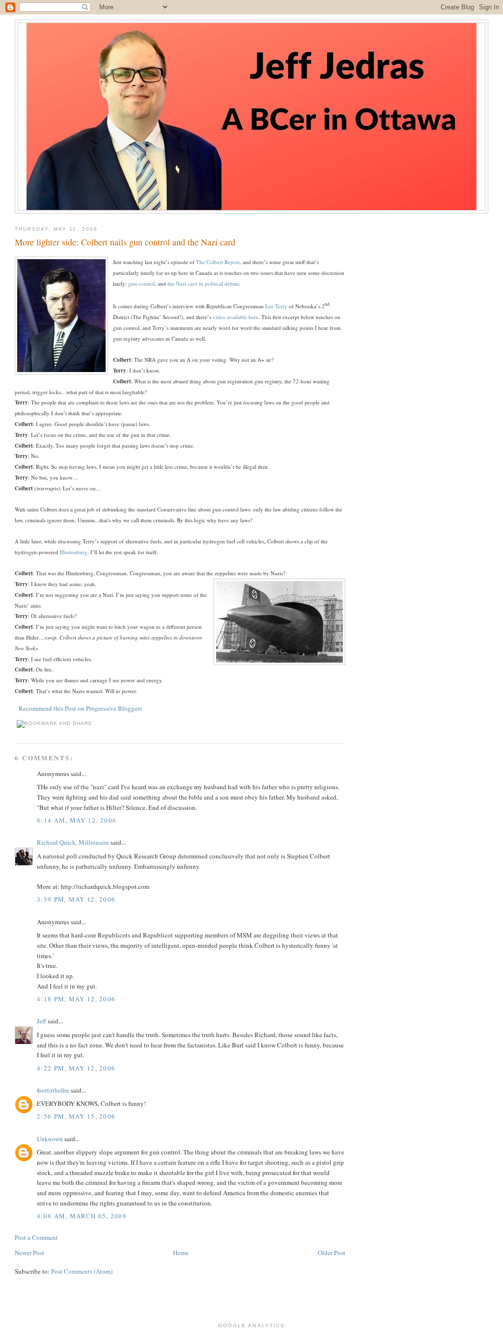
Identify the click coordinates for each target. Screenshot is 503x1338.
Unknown (50, 1138)
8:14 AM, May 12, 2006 (76, 820)
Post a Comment (36, 1237)
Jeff (41, 1021)
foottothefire (53, 1090)
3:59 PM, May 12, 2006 (76, 899)
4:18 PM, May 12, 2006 (76, 998)
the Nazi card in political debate (203, 283)
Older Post (331, 1252)
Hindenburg (73, 552)
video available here (235, 317)
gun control (141, 283)
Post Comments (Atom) (81, 1271)
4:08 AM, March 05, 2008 (82, 1215)
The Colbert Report (218, 262)
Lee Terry (276, 306)
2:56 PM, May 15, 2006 (76, 1116)
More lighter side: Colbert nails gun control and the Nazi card (125, 242)
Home (181, 1252)
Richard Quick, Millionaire (73, 842)
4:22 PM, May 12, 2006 (76, 1068)
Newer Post (29, 1252)
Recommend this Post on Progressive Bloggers (80, 708)
